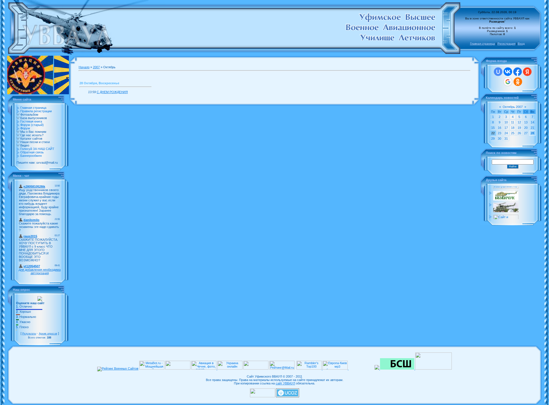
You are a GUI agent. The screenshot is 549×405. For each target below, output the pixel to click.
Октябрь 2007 (513, 107)
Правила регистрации (36, 111)
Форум (25, 128)
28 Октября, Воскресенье (99, 83)
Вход (521, 43)
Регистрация (506, 43)
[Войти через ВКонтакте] (508, 71)
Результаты (29, 333)
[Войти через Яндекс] (527, 71)
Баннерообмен (31, 155)
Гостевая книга (31, 121)
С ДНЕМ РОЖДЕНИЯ (112, 92)
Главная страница (482, 43)
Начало (84, 67)
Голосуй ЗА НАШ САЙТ (37, 149)
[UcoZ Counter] (262, 396)
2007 (96, 67)
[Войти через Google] (507, 81)
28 (532, 133)
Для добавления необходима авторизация (40, 271)
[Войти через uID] (498, 71)
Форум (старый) (32, 125)
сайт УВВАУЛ (285, 383)
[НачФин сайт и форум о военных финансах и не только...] (505, 218)
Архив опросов (48, 333)
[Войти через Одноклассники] (518, 81)
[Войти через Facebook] (517, 71)
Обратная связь (32, 152)
